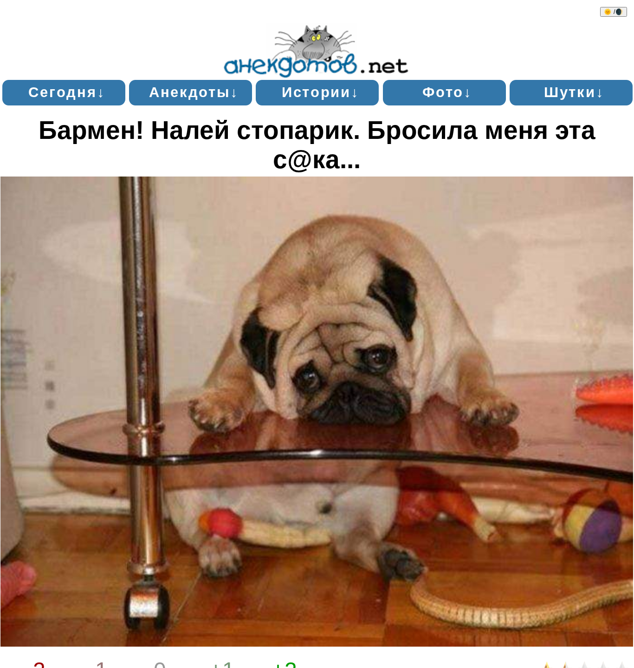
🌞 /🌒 (613, 11)
